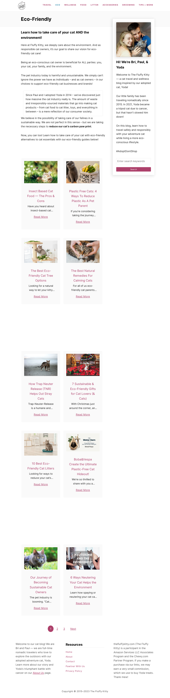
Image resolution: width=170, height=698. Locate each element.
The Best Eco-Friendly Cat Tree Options (41, 275)
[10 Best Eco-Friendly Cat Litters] (41, 444)
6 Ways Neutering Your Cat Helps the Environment (83, 582)
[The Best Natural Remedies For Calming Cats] (83, 252)
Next (73, 628)
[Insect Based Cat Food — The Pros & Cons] (41, 172)
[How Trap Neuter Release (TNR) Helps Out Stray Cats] (41, 365)
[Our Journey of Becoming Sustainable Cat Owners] (41, 558)
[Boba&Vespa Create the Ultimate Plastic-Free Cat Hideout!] (83, 442)
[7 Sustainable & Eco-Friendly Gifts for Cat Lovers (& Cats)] (83, 365)
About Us (38, 672)
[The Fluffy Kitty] (22, 5)
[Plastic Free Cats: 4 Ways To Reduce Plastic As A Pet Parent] (83, 172)
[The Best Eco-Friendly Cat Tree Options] (41, 252)
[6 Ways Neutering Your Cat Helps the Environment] (83, 558)
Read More (41, 217)
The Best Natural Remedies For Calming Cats (83, 275)
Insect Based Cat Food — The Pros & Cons (41, 196)
